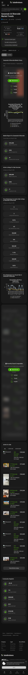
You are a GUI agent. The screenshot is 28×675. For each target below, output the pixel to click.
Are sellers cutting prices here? (11, 42)
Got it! (14, 667)
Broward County (10, 633)
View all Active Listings (14, 568)
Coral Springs (4, 10)
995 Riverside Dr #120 (16, 454)
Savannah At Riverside (7, 635)
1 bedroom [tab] (10, 448)
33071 (9, 10)
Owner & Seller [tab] (12, 50)
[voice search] (21, 9)
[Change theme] (8, 5)
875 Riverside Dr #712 (16, 524)
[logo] (16, 2)
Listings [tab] (4, 50)
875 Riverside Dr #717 (16, 547)
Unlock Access (14, 80)
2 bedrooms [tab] (18, 448)
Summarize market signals (10, 39)
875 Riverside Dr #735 (16, 535)
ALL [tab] (5, 448)
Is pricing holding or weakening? (11, 45)
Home (4, 633)
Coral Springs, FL (17, 633)
